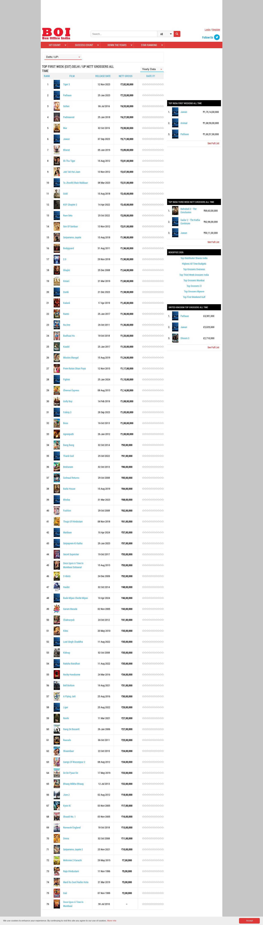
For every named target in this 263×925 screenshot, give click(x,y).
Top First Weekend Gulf (194, 297)
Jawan (66, 139)
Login (207, 29)
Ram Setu (67, 215)
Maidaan (67, 532)
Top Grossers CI (194, 286)
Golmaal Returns (71, 477)
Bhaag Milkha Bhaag (73, 783)
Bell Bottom (68, 685)
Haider (66, 587)
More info (111, 920)
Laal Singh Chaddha (73, 641)
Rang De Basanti (71, 729)
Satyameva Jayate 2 (73, 849)
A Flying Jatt (69, 696)
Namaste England (72, 827)
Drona (66, 838)
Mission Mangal (71, 357)
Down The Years (117, 45)
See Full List (213, 143)
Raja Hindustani (71, 871)
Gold (65, 193)
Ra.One (66, 324)
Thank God (68, 456)
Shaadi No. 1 (69, 816)
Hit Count (54, 45)
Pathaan (67, 95)
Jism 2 (66, 794)
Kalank (66, 303)
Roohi (66, 718)
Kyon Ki (67, 805)
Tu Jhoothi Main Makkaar (75, 182)
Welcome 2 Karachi (72, 860)
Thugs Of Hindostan (73, 521)
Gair (65, 893)
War (65, 128)
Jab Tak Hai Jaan (71, 171)
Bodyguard (68, 248)
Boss (65, 423)
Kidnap (66, 652)
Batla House (69, 488)
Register (216, 29)
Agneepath (68, 434)
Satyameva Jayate (72, 237)
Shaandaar (68, 751)
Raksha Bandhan (71, 663)
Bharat (66, 150)
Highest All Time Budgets (194, 263)
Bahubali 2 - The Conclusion (188, 210)
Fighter (66, 379)
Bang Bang (68, 445)
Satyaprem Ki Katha (72, 543)
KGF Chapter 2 (70, 204)
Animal (184, 123)
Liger (65, 707)
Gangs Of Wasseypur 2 (74, 762)
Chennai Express (71, 390)
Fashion (67, 510)
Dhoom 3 (185, 338)
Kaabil (66, 346)
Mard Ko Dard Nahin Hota (75, 882)
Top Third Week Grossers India (194, 274)
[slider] (153, 84)
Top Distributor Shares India (194, 258)
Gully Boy (67, 401)
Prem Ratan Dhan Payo (74, 368)
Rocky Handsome (71, 674)
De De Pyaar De (70, 773)
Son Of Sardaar (70, 226)
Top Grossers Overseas (194, 269)
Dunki (66, 292)
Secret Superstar (71, 554)
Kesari (66, 281)
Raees (66, 313)
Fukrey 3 (67, 412)
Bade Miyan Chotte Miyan (75, 598)
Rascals (67, 740)
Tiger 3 (66, 84)
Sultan (66, 106)
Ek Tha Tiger (69, 160)
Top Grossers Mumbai (194, 280)
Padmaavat (68, 117)
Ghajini (66, 270)
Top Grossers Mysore (194, 291)
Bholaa (66, 499)
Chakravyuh (69, 620)
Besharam (68, 467)
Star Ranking (149, 45)
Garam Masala (70, 609)
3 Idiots (66, 576)
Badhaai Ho (69, 335)
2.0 (64, 259)
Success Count (84, 45)
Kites (65, 630)
